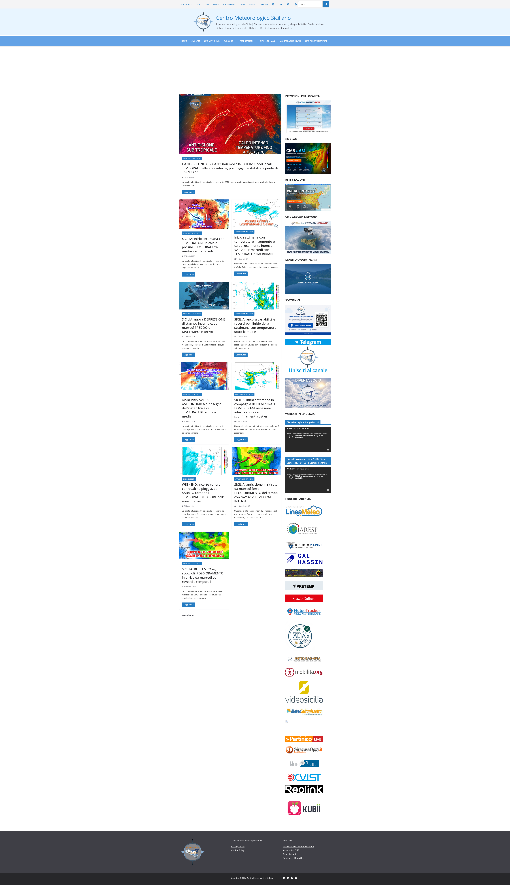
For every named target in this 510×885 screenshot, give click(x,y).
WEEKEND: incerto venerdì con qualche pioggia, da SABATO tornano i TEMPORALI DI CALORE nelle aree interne (203, 492)
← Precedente (186, 615)
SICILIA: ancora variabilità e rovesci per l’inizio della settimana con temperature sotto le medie (255, 325)
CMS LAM (195, 41)
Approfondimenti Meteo (192, 158)
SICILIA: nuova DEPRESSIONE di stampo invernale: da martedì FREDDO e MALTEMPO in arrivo (203, 325)
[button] (191, 4)
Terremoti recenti (247, 4)
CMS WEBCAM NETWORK (316, 41)
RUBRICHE (228, 41)
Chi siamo (185, 4)
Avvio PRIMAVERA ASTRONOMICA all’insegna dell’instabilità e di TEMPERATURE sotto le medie (202, 408)
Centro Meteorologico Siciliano (253, 17)
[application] (308, 439)
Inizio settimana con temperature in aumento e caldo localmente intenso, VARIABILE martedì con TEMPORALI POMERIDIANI (254, 245)
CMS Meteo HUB (212, 41)
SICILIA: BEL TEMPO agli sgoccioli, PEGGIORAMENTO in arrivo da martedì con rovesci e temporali (203, 575)
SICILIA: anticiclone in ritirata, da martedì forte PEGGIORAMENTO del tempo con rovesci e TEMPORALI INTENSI (256, 492)
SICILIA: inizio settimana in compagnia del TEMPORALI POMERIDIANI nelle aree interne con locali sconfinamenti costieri (254, 408)
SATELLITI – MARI (267, 41)
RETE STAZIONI (246, 41)
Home (184, 41)
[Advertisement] (255, 66)
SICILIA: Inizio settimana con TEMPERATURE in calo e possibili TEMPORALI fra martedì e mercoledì (203, 244)
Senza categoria (189, 479)
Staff (199, 4)
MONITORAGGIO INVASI (290, 41)
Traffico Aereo (229, 4)
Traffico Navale (212, 4)
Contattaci (263, 4)
